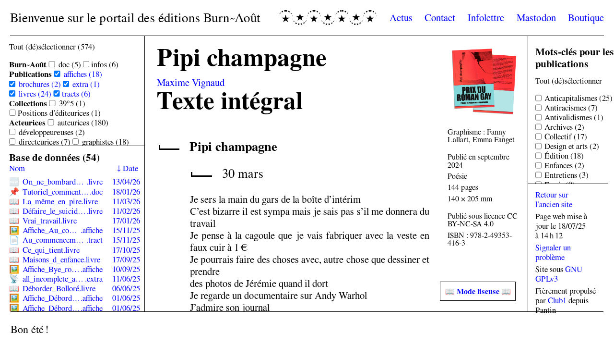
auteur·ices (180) (83, 122)
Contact (440, 17)
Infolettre (486, 17)
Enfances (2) (564, 165)
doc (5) (70, 64)
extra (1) (86, 84)
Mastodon (536, 17)
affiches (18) (83, 74)
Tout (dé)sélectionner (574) (52, 46)
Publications (30, 74)
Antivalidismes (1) (573, 117)
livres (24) (35, 93)
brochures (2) (40, 84)
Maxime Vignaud (190, 82)
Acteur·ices (27, 122)
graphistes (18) (105, 141)
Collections (28, 103)
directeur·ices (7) (45, 141)
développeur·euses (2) (52, 132)
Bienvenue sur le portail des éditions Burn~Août (135, 18)
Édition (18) (564, 155)
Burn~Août (28, 64)
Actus (401, 17)
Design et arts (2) (571, 146)
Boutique (586, 17)
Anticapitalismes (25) (578, 98)
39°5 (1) (72, 103)
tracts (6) (76, 93)
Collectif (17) (565, 136)
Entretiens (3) (566, 175)
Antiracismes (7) (571, 107)
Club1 (557, 300)
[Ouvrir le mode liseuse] (478, 291)
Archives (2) (564, 127)
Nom (17, 168)
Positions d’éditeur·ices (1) (59, 113)
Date (130, 168)
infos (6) (104, 64)
